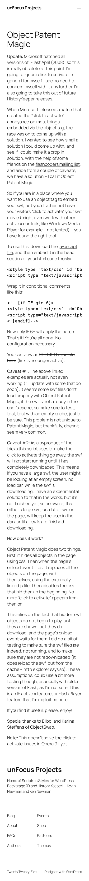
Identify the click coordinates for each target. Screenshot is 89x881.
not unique (65, 420)
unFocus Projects (24, 7)
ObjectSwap (42, 727)
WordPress (74, 871)
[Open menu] (79, 8)
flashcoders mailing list (58, 164)
